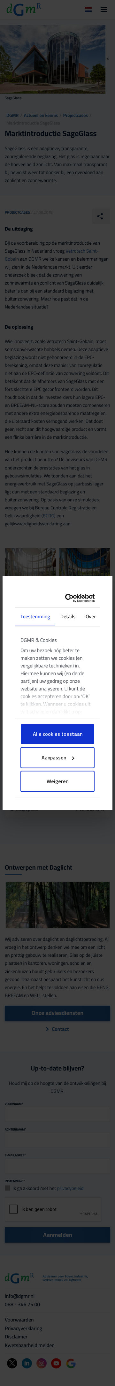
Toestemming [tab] (35, 617)
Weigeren (57, 781)
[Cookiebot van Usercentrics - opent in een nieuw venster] (72, 598)
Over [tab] (91, 617)
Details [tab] (67, 617)
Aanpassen (54, 758)
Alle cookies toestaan (57, 734)
